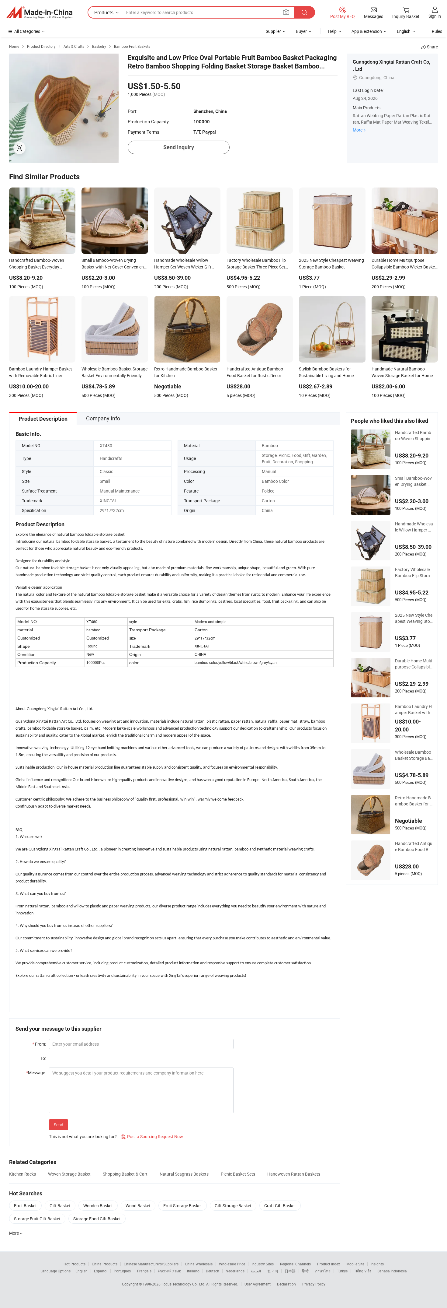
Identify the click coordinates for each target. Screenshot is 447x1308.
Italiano (193, 1270)
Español (100, 1270)
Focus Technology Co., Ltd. (183, 1284)
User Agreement (257, 1284)
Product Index (328, 1263)
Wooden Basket (98, 1205)
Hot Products (74, 1263)
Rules (437, 31)
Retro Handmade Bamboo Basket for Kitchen (413, 801)
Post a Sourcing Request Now (152, 1136)
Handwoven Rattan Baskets (293, 1174)
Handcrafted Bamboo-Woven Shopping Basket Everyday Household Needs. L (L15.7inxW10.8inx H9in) (414, 436)
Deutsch (212, 1270)
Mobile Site (355, 1263)
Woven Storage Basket (69, 1174)
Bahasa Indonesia (392, 1270)
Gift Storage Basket (233, 1205)
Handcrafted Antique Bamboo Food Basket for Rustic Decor (414, 846)
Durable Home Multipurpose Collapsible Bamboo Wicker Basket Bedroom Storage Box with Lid (414, 664)
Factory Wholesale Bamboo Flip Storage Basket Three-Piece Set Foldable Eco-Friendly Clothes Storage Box (414, 572)
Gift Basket (60, 1205)
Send (58, 1124)
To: (43, 1058)
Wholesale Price (232, 1263)
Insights (377, 1263)
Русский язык (169, 1270)
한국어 (272, 1270)
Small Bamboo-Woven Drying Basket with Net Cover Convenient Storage (413, 481)
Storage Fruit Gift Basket (37, 1219)
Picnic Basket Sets (238, 1174)
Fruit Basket (25, 1205)
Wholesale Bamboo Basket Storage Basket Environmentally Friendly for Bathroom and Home (414, 755)
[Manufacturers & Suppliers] (39, 12)
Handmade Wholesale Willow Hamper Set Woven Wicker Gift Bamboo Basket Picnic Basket (414, 527)
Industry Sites (262, 1263)
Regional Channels (295, 1263)
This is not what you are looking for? (83, 1136)
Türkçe (342, 1270)
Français (144, 1270)
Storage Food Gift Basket (97, 1219)
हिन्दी (305, 1270)
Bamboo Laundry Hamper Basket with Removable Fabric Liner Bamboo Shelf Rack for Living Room (414, 709)
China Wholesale (199, 1263)
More (357, 130)
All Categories (27, 31)
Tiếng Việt (362, 1270)
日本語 (290, 1270)
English (81, 1270)
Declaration (286, 1284)
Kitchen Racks (22, 1174)
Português (122, 1270)
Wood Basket (138, 1205)
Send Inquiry (178, 147)
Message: (36, 1072)
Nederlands (235, 1270)
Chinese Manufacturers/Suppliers (151, 1263)
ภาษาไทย (323, 1270)
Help (332, 31)
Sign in (434, 16)
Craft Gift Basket (280, 1205)
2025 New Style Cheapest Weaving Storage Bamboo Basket (414, 618)
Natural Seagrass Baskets (184, 1174)
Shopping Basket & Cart (125, 1174)
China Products (104, 1263)
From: (39, 1044)
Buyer (301, 31)
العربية (256, 1270)
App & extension (367, 31)
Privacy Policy (313, 1284)
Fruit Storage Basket (182, 1205)
